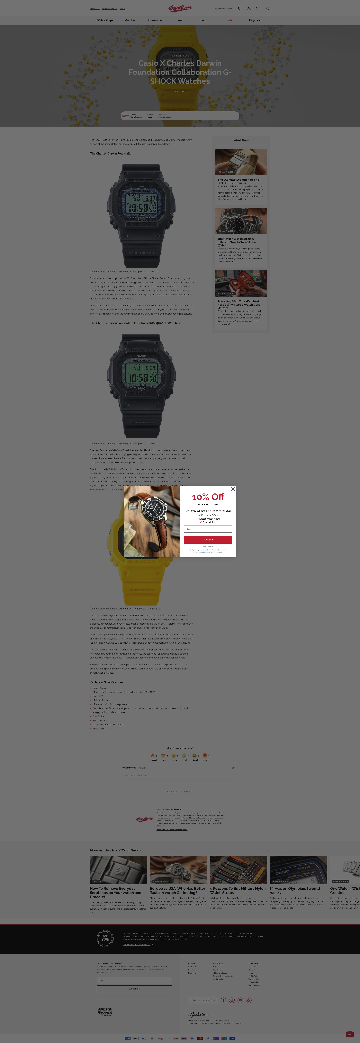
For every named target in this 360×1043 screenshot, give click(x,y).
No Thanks (208, 547)
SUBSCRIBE (208, 540)
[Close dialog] (233, 489)
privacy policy (203, 552)
